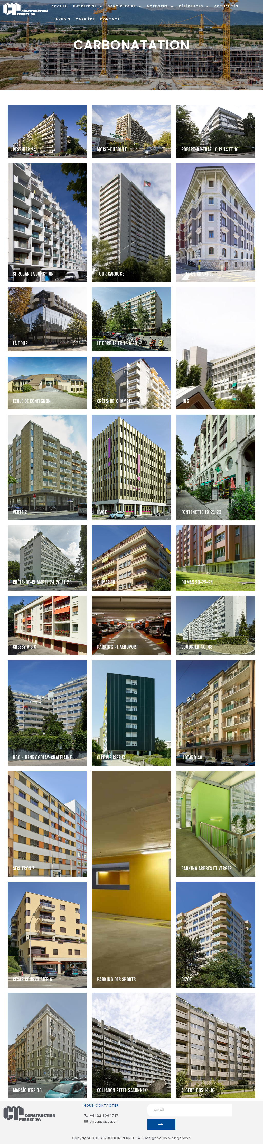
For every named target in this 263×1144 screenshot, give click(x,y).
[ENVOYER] (161, 1124)
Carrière (85, 19)
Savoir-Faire (122, 6)
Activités (157, 6)
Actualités (226, 6)
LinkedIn (62, 19)
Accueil (59, 6)
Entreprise (85, 6)
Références (191, 6)
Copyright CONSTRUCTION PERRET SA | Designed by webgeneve (131, 1138)
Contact (110, 19)
